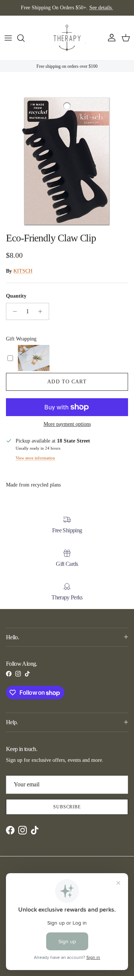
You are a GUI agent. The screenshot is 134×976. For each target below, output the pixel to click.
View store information (35, 458)
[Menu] (8, 38)
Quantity (16, 296)
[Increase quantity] (42, 311)
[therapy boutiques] (67, 38)
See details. (101, 7)
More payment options (67, 424)
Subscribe (67, 806)
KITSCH (22, 271)
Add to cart (66, 381)
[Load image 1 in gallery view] (67, 161)
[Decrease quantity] (12, 311)
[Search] (24, 38)
